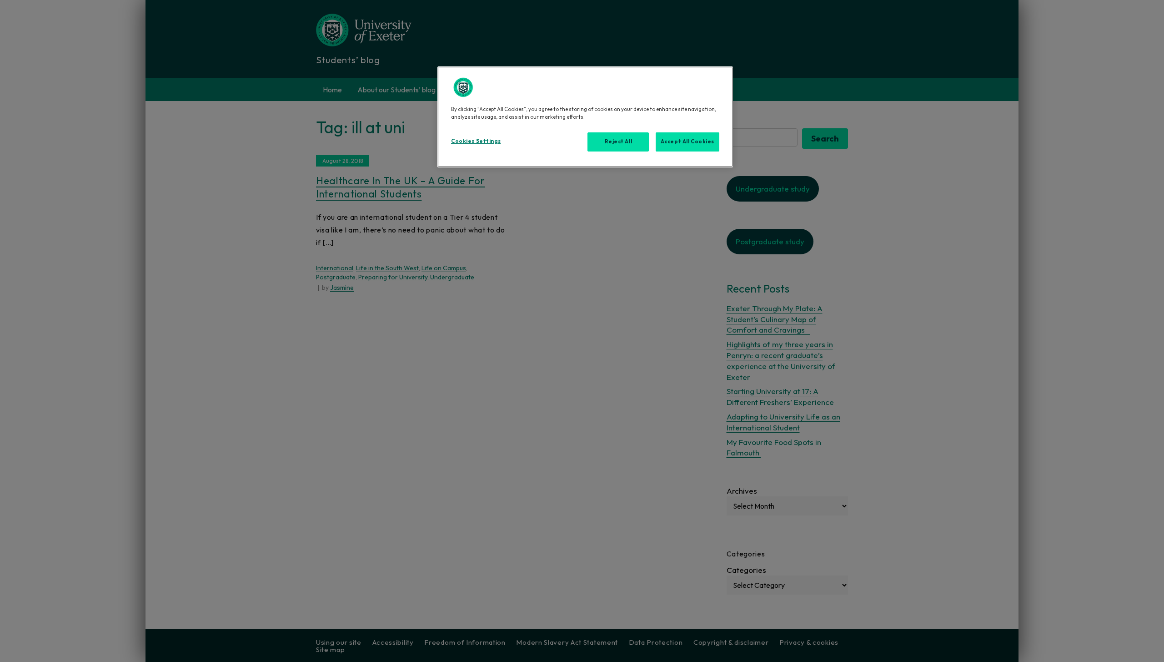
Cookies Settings (476, 141)
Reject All (618, 141)
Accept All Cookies (687, 141)
